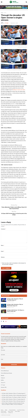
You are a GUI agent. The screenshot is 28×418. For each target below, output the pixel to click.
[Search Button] (26, 2)
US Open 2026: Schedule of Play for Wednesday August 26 (15, 299)
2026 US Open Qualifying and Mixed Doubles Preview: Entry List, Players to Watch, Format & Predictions (13, 398)
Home (2, 12)
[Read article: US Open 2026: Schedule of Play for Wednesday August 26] (3, 300)
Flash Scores (3, 405)
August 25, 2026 (11, 307)
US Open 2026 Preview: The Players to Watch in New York (15, 305)
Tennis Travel (10, 405)
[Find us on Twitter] (3, 316)
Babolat (2, 370)
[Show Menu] (1, 2)
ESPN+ (2, 374)
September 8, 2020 (14, 23)
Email (2, 251)
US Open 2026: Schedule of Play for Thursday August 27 (15, 294)
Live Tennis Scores (21, 404)
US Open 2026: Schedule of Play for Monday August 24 (13, 395)
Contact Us (10, 407)
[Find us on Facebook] (1, 316)
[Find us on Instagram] (5, 316)
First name (3, 344)
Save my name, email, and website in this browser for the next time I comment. (14, 263)
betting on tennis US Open (19, 89)
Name (2, 245)
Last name (3, 349)
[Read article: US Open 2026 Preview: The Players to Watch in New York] (3, 306)
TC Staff (6, 23)
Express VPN (3, 382)
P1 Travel (3, 379)
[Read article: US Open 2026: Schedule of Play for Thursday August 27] (3, 294)
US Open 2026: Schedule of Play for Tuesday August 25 (13, 393)
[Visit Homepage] (14, 2)
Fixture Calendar (12, 404)
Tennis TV (3, 377)
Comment (3, 229)
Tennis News (17, 405)
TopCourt (3, 372)
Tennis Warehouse (5, 365)
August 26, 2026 (11, 296)
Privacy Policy (3, 407)
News (5, 12)
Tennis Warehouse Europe (6, 367)
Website (3, 257)
